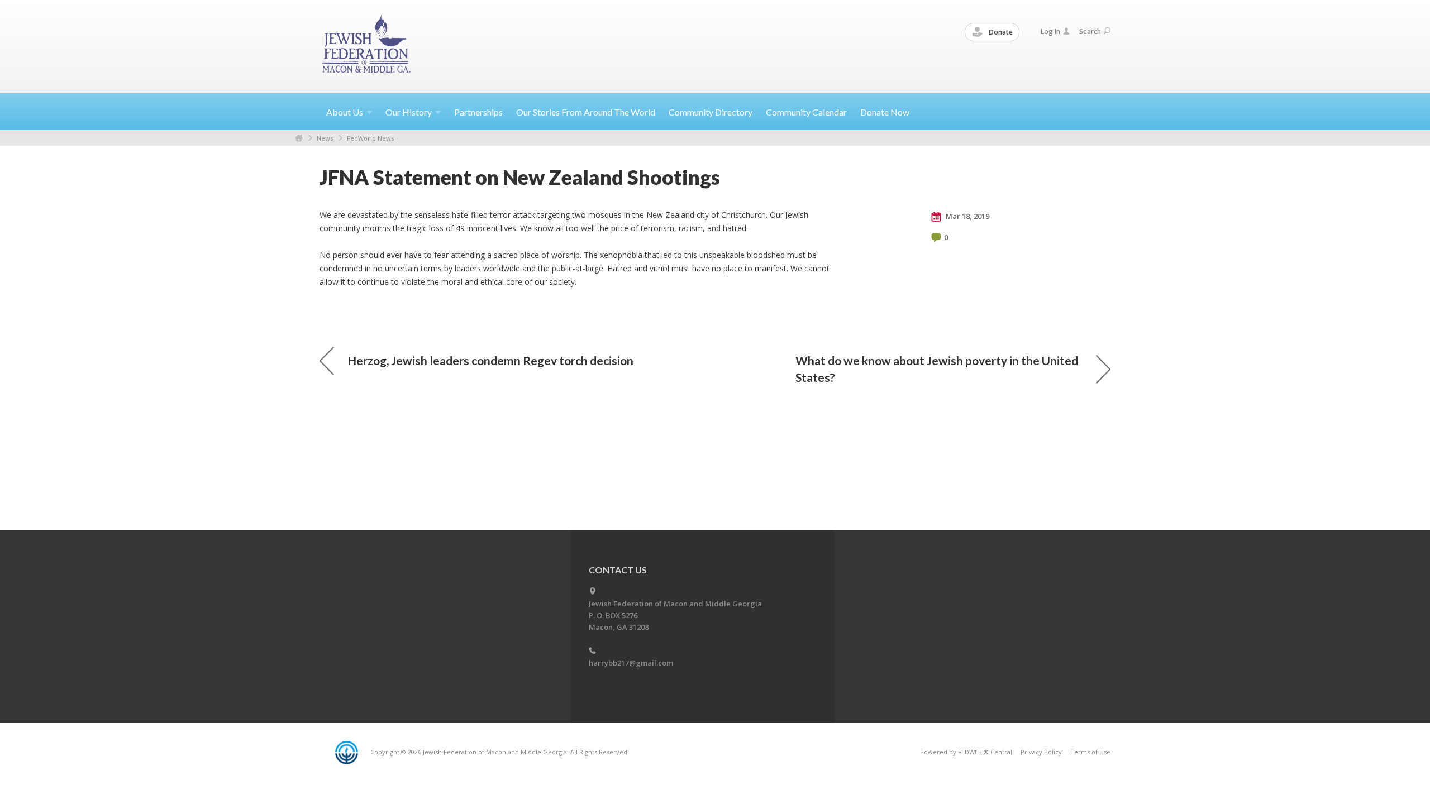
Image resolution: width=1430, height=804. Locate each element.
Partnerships (478, 112)
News (325, 138)
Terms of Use (1090, 752)
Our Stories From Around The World (585, 112)
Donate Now (884, 112)
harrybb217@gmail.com (631, 663)
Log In (1050, 31)
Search (1090, 31)
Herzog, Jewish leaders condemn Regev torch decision (490, 360)
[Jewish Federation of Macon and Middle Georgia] (367, 46)
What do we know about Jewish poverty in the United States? (936, 368)
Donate (1000, 32)
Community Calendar (806, 112)
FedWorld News (370, 138)
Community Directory (710, 112)
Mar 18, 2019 (966, 216)
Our (408, 112)
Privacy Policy (1041, 752)
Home (299, 138)
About (344, 112)
